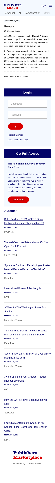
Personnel (9, 13)
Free (17, 77)
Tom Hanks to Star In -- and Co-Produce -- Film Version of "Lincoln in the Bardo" (27, 332)
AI (19, 13)
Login (43, 5)
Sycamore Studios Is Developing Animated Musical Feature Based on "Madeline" (27, 267)
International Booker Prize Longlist (23, 288)
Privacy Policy (18, 463)
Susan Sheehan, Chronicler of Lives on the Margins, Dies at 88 (27, 355)
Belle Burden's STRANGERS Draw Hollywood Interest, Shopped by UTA (24, 221)
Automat (10, 210)
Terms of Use (34, 463)
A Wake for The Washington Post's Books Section (26, 309)
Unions (48, 13)
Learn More (18, 199)
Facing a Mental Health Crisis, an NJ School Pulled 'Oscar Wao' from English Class (25, 427)
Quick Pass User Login (18, 139)
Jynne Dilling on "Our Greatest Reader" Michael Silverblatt (25, 378)
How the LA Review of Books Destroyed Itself (26, 402)
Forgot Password (15, 135)
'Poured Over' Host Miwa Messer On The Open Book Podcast (26, 244)
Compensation (32, 13)
